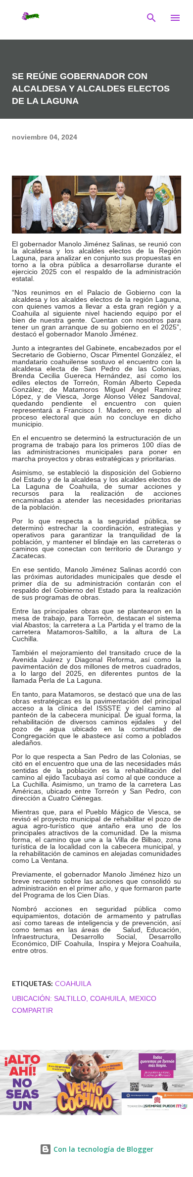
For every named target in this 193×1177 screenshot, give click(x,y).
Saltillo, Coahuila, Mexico (105, 998)
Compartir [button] (32, 1010)
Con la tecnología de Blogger (102, 1149)
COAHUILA (73, 983)
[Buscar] (151, 18)
